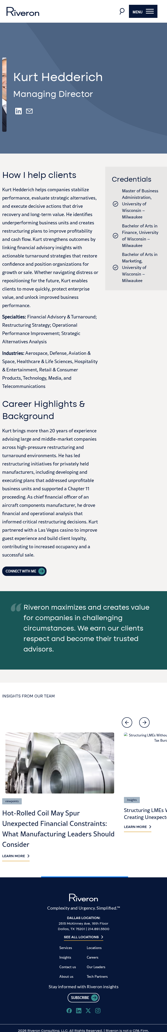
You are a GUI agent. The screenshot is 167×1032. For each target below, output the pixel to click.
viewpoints (12, 801)
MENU (137, 12)
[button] (127, 722)
